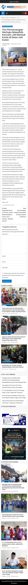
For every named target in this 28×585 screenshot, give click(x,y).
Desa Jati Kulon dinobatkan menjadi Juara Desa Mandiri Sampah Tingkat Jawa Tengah (12, 572)
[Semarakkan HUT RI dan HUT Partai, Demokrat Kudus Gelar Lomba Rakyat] (14, 503)
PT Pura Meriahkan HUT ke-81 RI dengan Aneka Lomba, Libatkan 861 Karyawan (12, 544)
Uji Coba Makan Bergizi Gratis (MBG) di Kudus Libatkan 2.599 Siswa (20, 212)
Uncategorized (6, 510)
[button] (6, 13)
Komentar (5, 234)
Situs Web (5, 267)
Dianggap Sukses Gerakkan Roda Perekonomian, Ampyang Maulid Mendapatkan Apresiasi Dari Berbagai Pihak (14, 380)
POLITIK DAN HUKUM (7, 26)
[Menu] (6, 13)
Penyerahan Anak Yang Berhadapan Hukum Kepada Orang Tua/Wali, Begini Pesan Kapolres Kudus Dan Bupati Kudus (14, 310)
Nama (4, 256)
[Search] (23, 13)
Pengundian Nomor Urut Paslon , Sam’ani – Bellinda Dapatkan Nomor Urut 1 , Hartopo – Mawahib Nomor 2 (8, 215)
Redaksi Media (6, 43)
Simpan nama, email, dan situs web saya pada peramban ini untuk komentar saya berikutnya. (13, 275)
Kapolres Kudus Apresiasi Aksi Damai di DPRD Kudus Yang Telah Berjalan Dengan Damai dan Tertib (13, 338)
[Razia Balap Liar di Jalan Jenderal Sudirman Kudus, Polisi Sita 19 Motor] (14, 353)
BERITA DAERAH (6, 480)
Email (4, 261)
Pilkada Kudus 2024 (9, 205)
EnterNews (22, 581)
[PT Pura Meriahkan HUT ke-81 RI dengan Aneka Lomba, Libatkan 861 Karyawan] (14, 530)
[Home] (3, 13)
